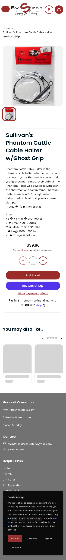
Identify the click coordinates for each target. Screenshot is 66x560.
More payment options (33, 293)
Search (7, 474)
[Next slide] (62, 337)
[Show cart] (59, 9)
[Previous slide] (42, 337)
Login (6, 468)
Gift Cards (9, 479)
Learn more (16, 547)
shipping (25, 250)
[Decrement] (23, 260)
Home (6, 28)
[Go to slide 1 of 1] (9, 114)
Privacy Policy (11, 490)
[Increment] (43, 260)
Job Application (12, 485)
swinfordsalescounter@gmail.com (30, 444)
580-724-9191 (16, 449)
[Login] (49, 9)
